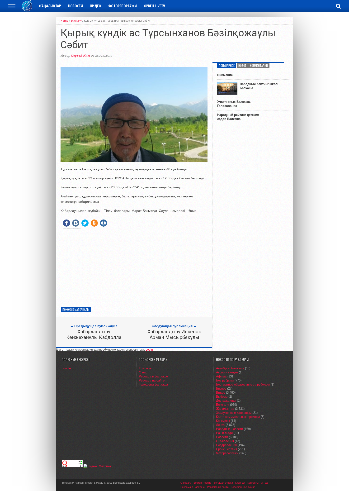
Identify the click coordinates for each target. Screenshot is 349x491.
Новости (75, 6)
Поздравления (226, 445)
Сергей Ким (80, 55)
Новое (242, 65)
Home (64, 20)
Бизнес (221, 388)
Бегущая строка (223, 482)
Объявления (225, 441)
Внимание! (225, 75)
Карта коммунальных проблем (238, 417)
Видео (95, 6)
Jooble (66, 368)
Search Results (202, 482)
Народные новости (229, 429)
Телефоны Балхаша (153, 384)
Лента (220, 425)
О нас (143, 372)
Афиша (221, 376)
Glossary (185, 482)
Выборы (221, 396)
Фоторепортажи (122, 6)
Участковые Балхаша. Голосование (234, 104)
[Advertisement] (134, 266)
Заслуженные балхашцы (233, 413)
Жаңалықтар (50, 6)
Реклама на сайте (152, 380)
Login (149, 349)
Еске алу (76, 20)
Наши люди (224, 433)
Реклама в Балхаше (153, 376)
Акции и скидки (227, 372)
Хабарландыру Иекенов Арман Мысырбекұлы (174, 334)
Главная (240, 482)
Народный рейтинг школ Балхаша (259, 86)
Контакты (145, 368)
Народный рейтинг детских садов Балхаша (238, 117)
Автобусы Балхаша (230, 368)
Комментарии (259, 65)
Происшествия (226, 449)
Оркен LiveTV (154, 6)
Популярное (227, 65)
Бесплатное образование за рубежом (243, 384)
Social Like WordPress (72, 228)
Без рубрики (225, 380)
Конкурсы (223, 421)
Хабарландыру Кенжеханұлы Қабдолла (93, 334)
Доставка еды (226, 400)
